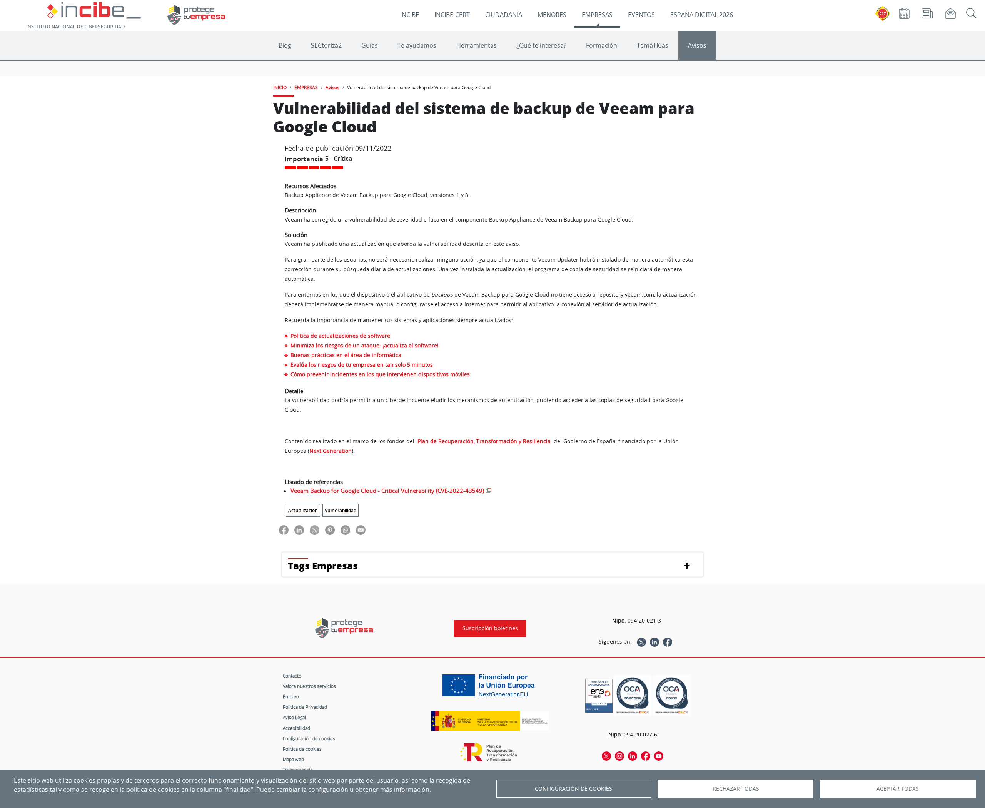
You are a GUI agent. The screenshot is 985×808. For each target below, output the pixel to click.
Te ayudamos (416, 45)
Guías (369, 45)
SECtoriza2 (326, 45)
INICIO (280, 87)
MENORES (552, 14)
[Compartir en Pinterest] (330, 529)
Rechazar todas (736, 788)
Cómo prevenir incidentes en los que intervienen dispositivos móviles (380, 374)
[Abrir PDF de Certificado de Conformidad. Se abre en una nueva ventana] (599, 693)
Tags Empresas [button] (323, 566)
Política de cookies (302, 749)
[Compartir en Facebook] (284, 529)
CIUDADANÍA (503, 14)
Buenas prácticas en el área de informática (345, 355)
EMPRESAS (597, 14)
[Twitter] (641, 642)
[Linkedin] (654, 642)
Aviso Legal (294, 717)
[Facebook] (667, 642)
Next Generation (330, 450)
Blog (285, 45)
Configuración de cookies (309, 738)
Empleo (291, 696)
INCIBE (409, 14)
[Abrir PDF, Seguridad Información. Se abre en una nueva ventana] (632, 695)
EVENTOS (641, 14)
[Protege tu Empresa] (344, 628)
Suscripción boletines (490, 628)
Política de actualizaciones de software (340, 335)
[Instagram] (619, 756)
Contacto (292, 676)
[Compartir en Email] (361, 529)
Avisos (697, 45)
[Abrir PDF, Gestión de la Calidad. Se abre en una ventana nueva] (672, 695)
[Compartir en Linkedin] (299, 529)
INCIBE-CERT (452, 14)
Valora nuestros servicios (309, 686)
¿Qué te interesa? (541, 45)
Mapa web (293, 759)
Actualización (303, 510)
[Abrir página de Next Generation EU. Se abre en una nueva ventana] (490, 688)
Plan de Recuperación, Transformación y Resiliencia (485, 441)
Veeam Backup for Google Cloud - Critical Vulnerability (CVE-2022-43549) (387, 490)
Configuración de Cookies (573, 788)
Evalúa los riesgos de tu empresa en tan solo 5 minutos (361, 364)
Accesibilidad (296, 728)
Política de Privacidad (305, 707)
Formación (601, 45)
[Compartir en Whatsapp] (345, 529)
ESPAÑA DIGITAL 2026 (701, 14)
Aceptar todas (897, 788)
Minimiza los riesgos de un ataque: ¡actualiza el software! (364, 345)
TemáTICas (652, 45)
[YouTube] (658, 756)
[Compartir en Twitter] (314, 529)
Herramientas (476, 45)
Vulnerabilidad (340, 510)
